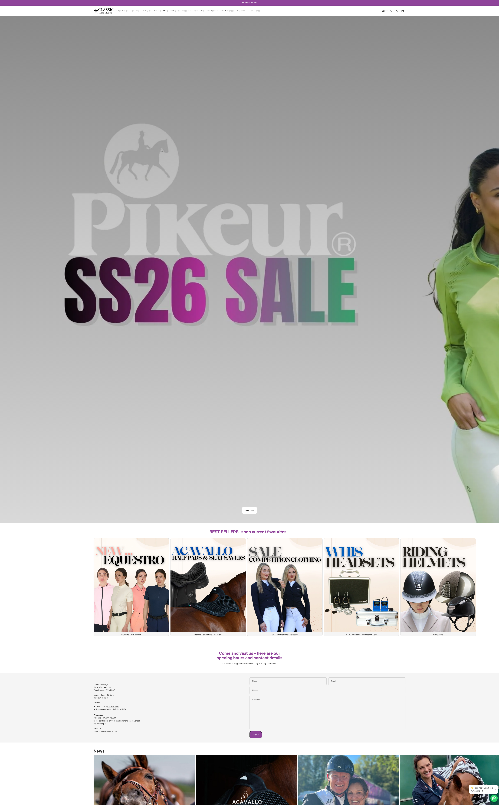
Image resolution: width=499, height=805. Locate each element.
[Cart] (402, 11)
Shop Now (249, 510)
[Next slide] (402, 587)
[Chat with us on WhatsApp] (494, 798)
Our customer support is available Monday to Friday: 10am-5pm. (249, 663)
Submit (256, 735)
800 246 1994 (113, 706)
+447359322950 (119, 709)
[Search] (391, 11)
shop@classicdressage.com (105, 731)
